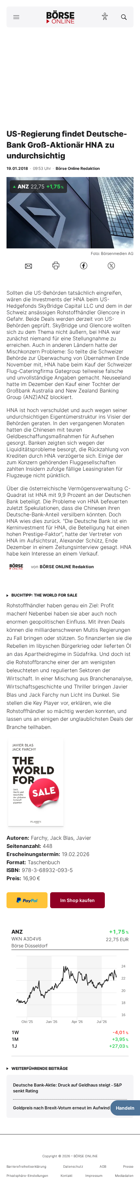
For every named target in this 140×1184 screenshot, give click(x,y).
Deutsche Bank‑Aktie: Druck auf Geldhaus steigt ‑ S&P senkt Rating (67, 1087)
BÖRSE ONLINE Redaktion (67, 566)
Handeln (125, 1108)
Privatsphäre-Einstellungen (27, 1175)
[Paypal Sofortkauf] (27, 900)
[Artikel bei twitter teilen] (111, 265)
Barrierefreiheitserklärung (26, 1166)
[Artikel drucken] (56, 265)
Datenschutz (73, 1166)
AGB (103, 1166)
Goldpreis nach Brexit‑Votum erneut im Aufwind (61, 1107)
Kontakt (67, 1175)
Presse (128, 1166)
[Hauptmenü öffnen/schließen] (16, 17)
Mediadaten (124, 1175)
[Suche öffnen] (123, 17)
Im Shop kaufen (77, 900)
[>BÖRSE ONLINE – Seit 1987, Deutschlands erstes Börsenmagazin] (61, 17)
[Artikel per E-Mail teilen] (28, 266)
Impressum (94, 1175)
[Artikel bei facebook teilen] (83, 265)
